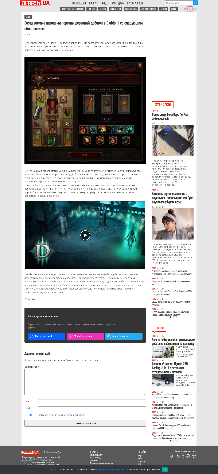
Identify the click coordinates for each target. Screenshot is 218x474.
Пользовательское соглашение (102, 463)
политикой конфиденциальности (68, 415)
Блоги (140, 458)
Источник (29, 299)
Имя (27, 401)
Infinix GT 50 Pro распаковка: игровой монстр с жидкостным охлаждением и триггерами (172, 293)
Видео (104, 3)
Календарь (118, 3)
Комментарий (30, 367)
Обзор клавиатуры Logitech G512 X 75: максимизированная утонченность (168, 283)
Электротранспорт (148, 8)
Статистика (94, 460)
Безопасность (131, 8)
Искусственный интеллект (72, 8)
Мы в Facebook (43, 336)
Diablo (28, 16)
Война (173, 8)
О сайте (94, 451)
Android (103, 8)
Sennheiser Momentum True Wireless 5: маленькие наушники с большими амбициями (173, 419)
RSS (139, 464)
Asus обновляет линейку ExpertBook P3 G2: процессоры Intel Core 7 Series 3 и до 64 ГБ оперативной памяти (170, 397)
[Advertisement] (174, 38)
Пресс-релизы (135, 3)
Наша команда (95, 457)
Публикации (79, 3)
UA (185, 9)
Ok (164, 469)
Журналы (141, 461)
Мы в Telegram (120, 336)
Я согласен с (61, 415)
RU (190, 9)
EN (195, 9)
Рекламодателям (96, 454)
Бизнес (164, 8)
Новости (93, 3)
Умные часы (115, 8)
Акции (140, 455)
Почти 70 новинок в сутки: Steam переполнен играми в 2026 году (171, 409)
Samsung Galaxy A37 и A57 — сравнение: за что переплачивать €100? (173, 303)
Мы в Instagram (83, 336)
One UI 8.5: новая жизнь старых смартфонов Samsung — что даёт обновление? (171, 272)
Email (27, 408)
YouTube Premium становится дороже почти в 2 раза (172, 430)
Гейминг (91, 8)
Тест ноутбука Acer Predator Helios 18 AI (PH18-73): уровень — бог (172, 313)
